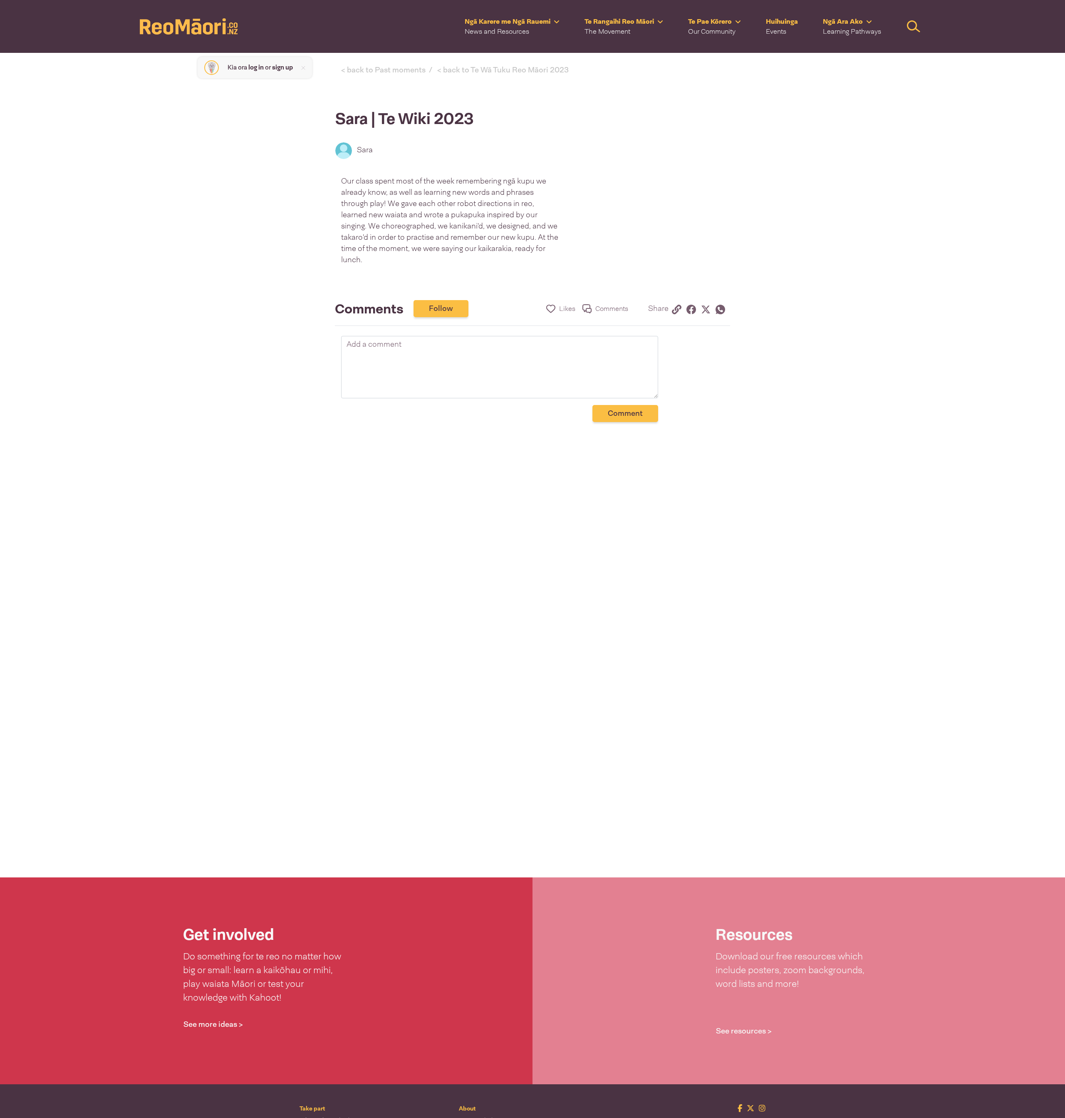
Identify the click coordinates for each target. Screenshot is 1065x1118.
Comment (625, 413)
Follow (441, 308)
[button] (512, 26)
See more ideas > (213, 1024)
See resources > (744, 1031)
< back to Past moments (383, 70)
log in (256, 67)
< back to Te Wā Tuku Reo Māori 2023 (503, 70)
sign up (282, 67)
